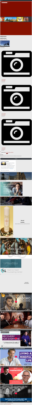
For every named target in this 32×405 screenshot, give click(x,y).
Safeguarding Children (5, 23)
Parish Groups (4, 33)
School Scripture (4, 15)
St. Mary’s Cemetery (5, 31)
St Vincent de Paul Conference (6, 32)
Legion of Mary (4, 14)
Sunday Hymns (4, 25)
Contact (2, 16)
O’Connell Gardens (5, 12)
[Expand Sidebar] (0, 151)
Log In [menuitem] (1, 0)
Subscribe (16, 158)
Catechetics (3, 7)
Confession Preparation (5, 28)
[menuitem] (0, 0)
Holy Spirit (2, 39)
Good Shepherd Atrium (5, 13)
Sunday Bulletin (3, 80)
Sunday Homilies (5, 6)
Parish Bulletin (4, 4)
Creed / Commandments (5, 8)
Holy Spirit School (5, 11)
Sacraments (4, 9)
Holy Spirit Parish (3, 10)
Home (2, 3)
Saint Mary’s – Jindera (5, 29)
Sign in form (4, 24)
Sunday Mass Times (4, 5)
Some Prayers (4, 27)
